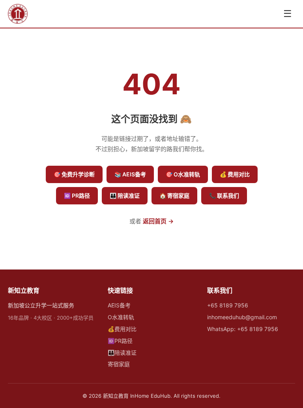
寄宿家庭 (119, 364)
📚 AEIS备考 (130, 174)
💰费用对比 (122, 329)
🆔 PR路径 (77, 195)
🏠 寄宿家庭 (174, 195)
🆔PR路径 (120, 340)
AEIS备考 (119, 305)
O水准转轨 (121, 317)
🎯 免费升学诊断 (74, 174)
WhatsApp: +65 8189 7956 (242, 329)
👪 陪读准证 (125, 195)
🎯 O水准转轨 (183, 174)
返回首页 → (158, 221)
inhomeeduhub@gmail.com (242, 317)
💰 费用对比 (235, 174)
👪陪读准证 (122, 352)
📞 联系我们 (224, 195)
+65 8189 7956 (227, 305)
